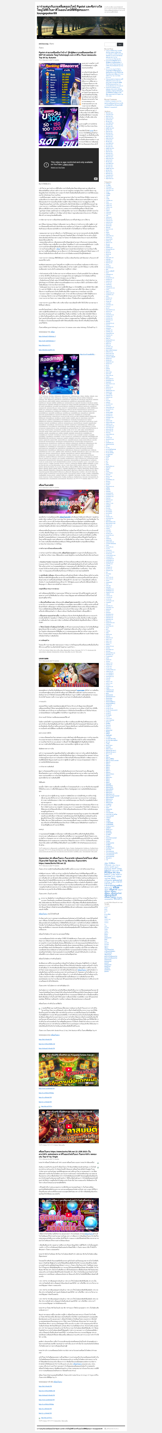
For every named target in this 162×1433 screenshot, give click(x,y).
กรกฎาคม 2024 (109, 155)
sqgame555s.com (61, 446)
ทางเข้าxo (74, 461)
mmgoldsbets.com (43, 426)
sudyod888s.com (70, 448)
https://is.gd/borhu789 (45, 1097)
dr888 (88, 408)
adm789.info (82, 399)
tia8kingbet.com (61, 450)
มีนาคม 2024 (109, 161)
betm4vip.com (65, 404)
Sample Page (49, 37)
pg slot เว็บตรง (109, 451)
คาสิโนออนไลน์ (90, 458)
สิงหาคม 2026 (109, 113)
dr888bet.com (94, 408)
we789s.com (90, 455)
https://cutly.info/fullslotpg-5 (47, 341)
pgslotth (46, 433)
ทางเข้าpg (68, 461)
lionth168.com (82, 421)
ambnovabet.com (65, 401)
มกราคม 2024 (109, 165)
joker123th (91, 418)
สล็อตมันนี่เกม (52, 470)
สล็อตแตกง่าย (61, 471)
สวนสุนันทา (82, 471)
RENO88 (113, 876)
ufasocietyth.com (70, 453)
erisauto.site (49, 409)
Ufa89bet (58, 451)
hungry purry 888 (65, 416)
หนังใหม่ (45, 473)
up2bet (57, 455)
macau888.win (42, 424)
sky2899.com (82, 443)
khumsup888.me (56, 419)
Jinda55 (114, 868)
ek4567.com (42, 409)
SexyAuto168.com (50, 441)
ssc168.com (90, 446)
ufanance (48, 453)
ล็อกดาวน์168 (73, 465)
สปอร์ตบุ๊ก (79, 465)
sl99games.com (90, 443)
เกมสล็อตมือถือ (95, 473)
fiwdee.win (41, 411)
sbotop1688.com (87, 440)
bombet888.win (48, 406)
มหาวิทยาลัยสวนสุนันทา (55, 465)
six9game (68, 443)
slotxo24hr (90, 445)
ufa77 (53, 451)
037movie (45, 396)
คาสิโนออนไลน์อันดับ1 (109, 951)
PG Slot (83, 428)
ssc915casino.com (43, 448)
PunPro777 (65, 434)
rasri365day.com (77, 436)
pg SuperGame (57, 429)
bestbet (96, 403)
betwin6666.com (83, 404)
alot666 (53, 401)
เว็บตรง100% (57, 1421)
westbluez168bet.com (51, 456)
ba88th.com (89, 401)
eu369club (55, 409)
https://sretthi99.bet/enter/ (45, 416)
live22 (95, 421)
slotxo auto (85, 445)
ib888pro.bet (93, 416)
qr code (63, 436)
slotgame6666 (74, 445)
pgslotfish (41, 433)
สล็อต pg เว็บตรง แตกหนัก (85, 466)
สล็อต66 (55, 468)
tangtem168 (78, 448)
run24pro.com (84, 438)
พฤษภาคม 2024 (110, 158)
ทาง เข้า (73, 652)
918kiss (106, 929)
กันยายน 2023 (109, 172)
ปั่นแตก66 (56, 463)
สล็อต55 (51, 468)
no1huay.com (42, 428)
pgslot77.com (69, 431)
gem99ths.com (58, 413)
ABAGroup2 (51, 399)
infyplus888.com (50, 418)
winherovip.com (62, 456)
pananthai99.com (64, 428)
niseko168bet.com (86, 426)
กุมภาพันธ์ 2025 (109, 143)
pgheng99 (41, 431)
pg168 (68, 429)
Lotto (65, 850)
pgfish (82, 429)
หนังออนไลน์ (109, 809)
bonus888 (55, 406)
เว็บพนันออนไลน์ (57, 477)
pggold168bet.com (89, 429)
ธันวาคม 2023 (109, 166)
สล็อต (58, 249)
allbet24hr (95, 399)
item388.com (58, 418)
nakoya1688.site (62, 426)
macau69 (85, 423)
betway (71, 404)
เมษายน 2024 (109, 160)
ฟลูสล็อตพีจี (90, 463)
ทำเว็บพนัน (80, 461)
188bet (106, 863)
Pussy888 (91, 434)
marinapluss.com (59, 424)
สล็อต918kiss (85, 468)
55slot (52, 397)
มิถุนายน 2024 (109, 156)
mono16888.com (53, 426)
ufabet (62, 451)
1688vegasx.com (66, 396)
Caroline (57, 60)
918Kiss (84, 397)
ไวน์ (74, 478)
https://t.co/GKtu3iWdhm (46, 1093)
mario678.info (73, 424)
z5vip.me (41, 458)
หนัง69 (93, 471)
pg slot (105, 907)
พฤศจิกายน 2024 (110, 148)
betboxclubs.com (43, 404)
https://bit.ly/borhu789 (45, 1039)
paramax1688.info (73, 428)
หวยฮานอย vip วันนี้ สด (61, 473)
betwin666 (76, 404)
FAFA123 (69, 409)
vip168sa (69, 455)
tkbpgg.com (77, 450)
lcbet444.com (67, 421)
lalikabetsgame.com (58, 421)
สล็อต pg (67, 466)
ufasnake (63, 453)
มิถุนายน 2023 (109, 177)
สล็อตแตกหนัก (75, 471)
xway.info (95, 456)
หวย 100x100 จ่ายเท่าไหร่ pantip (65, 851)
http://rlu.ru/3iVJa (46, 1106)
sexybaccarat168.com (68, 441)
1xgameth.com (47, 397)
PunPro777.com (72, 434)
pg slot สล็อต (107, 914)
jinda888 (72, 418)
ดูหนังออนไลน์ (42, 460)
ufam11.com (88, 451)
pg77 (76, 429)
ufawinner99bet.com (86, 453)
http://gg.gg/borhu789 (45, 1102)
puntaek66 (79, 434)
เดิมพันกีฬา (71, 475)
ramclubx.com (68, 436)
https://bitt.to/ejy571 (45, 345)
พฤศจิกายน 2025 (110, 128)
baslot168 (77, 403)
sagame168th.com (62, 440)
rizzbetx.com (60, 438)
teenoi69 (84, 448)
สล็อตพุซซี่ (45, 470)
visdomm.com (83, 455)
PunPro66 (50, 434)
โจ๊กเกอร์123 (70, 478)
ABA (46, 399)
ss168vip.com (75, 446)
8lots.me (79, 397)
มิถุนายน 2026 (109, 116)
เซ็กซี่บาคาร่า (64, 475)
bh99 (89, 404)
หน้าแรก (41, 37)
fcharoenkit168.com (82, 409)
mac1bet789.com (78, 423)
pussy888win (57, 436)
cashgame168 (42, 408)
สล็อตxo (41, 470)
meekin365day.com (82, 424)
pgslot (91, 130)
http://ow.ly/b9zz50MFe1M (47, 1044)
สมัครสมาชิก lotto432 (49, 466)
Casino (59, 408)
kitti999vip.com (42, 421)
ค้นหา (120, 44)
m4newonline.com (68, 423)
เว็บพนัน (51, 477)
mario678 (66, 424)
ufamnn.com (42, 453)
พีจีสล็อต (80, 463)
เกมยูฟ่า (84, 473)
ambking (58, 401)
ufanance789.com (55, 453)
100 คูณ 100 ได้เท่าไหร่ (57, 850)
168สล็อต (86, 396)
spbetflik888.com (43, 446)
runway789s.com (93, 438)
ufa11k (50, 451)
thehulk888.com (52, 450)
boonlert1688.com (63, 406)
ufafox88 (74, 451)
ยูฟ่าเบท (63, 465)
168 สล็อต (51, 396)
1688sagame (57, 396)
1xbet (96, 396)
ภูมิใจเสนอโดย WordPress (112, 1428)
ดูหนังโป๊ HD (107, 966)
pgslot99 (76, 431)
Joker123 (77, 418)
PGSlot (50, 431)
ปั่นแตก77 (62, 463)
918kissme (41, 399)
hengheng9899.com (50, 414)
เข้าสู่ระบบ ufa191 (51, 475)
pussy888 (106, 927)
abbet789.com (58, 399)
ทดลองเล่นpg (60, 460)
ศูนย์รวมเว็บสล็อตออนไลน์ (110, 956)
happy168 (41, 414)
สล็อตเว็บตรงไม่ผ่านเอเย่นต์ (112, 796)
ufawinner (77, 453)
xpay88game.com (88, 456)
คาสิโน (76, 458)
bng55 (42, 406)
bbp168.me (84, 403)
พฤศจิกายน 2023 (110, 168)
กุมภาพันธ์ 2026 (109, 123)
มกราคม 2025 (109, 145)
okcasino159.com (50, 428)
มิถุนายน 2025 (109, 136)
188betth (92, 396)
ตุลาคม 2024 (109, 150)
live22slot (41, 423)
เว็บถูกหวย (45, 477)
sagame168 (47, 440)
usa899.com (63, 455)
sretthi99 (69, 446)
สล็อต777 (60, 468)
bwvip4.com (86, 406)
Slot (96, 443)
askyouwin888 (81, 401)
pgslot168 (63, 431)
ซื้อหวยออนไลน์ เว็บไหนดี (73, 850)
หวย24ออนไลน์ (52, 473)
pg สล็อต (64, 429)
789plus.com (58, 397)
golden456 (91, 413)
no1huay (93, 426)
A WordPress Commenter (110, 101)
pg (105, 912)
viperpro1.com (75, 455)
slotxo (105, 926)
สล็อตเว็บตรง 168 (89, 470)
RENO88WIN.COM (93, 436)
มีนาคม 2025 (109, 141)
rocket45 (65, 438)
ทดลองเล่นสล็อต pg (75, 460)
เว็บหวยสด (85, 477)
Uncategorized (51, 455)
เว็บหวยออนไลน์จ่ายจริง (112, 853)
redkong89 (84, 436)
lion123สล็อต (74, 421)
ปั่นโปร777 (67, 463)
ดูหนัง (96, 458)
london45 (46, 423)
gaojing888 (51, 413)
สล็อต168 (94, 466)
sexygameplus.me (88, 441)
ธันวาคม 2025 (109, 126)
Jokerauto (48, 652)
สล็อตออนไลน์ (59, 470)
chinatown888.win (72, 408)
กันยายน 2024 (109, 151)
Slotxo (80, 445)
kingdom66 (74, 419)
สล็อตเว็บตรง (74, 470)
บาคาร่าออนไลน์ (110, 720)
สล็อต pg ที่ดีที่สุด (74, 466)
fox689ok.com (57, 411)
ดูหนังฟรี (106, 963)
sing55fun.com (61, 443)
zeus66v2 (62, 458)
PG (80, 428)
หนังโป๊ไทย (107, 968)
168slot (82, 396)
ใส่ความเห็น (79, 652)
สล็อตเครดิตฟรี (67, 470)
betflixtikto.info (57, 404)
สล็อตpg (96, 468)
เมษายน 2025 (109, 140)
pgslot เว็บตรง (56, 431)
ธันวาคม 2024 (109, 146)
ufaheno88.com (81, 451)
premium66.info (79, 433)
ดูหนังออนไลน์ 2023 (51, 460)
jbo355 (63, 418)
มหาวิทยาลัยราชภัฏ (43, 465)
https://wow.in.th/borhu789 (47, 1088)
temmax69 (90, 448)
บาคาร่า (85, 461)
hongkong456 (86, 414)
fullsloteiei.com (73, 411)
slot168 (68, 445)
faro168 (74, 409)
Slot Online (41, 445)
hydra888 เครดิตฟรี (84, 416)
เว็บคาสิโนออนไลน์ (109, 949)
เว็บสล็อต (64, 477)
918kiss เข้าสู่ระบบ (116, 865)
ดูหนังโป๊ (106, 971)
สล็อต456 (45, 468)
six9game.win (74, 443)
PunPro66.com (57, 434)
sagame (41, 440)
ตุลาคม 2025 (109, 129)
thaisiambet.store (43, 450)
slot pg (46, 445)
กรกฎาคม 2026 (109, 114)
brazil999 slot (72, 406)
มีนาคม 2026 (109, 121)
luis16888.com (53, 423)
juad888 (50, 419)
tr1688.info (93, 450)
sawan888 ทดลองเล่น (73, 440)
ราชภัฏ (67, 465)
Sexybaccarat (59, 441)
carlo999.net (93, 406)
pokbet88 (65, 433)
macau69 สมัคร (92, 423)
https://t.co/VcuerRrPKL (87, 354)
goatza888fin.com (75, 413)
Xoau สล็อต (67, 652)
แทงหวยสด (43, 658)
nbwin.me (78, 426)
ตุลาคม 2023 (109, 170)
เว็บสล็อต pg (70, 477)
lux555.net (60, 423)
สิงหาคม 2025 (109, 133)
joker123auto (84, 418)
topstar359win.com (85, 450)
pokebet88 (71, 433)
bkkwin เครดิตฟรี (110, 271)
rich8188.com (52, 438)
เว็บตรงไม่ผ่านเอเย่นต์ (111, 838)
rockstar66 (71, 438)
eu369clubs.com (62, 409)
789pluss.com (72, 397)
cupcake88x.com (82, 408)
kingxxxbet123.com (82, 419)
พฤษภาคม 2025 (110, 138)
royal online (77, 438)
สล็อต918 (79, 468)
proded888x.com (87, 433)
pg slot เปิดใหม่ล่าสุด (91, 428)
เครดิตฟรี (58, 475)
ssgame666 (52, 448)
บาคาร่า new (107, 919)
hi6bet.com (65, 414)
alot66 (49, 401)
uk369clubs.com (43, 455)
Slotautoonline (55, 652)
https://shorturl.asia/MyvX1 (47, 350)
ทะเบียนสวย (93, 460)
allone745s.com (43, 401)
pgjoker (46, 431)
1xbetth (41, 397)
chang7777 (65, 408)
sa (104, 924)
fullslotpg (80, 411)
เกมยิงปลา (78, 473)
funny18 (94, 411)
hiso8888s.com (79, 414)
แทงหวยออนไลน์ (62, 478)
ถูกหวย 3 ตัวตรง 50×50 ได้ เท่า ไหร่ (47, 851)
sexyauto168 (42, 441)
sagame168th (53, 440)
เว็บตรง (88, 475)
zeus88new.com (70, 458)
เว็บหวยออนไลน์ (92, 477)
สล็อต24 (41, 468)
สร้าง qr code (58, 466)
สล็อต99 (92, 468)
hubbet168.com (56, 416)
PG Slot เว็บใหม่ (49, 429)
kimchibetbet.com (65, 419)
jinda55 (68, 418)
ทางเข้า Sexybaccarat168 (59, 461)
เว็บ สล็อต (83, 475)
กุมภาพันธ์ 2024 (109, 163)
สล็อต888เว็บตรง (72, 468)
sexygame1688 (79, 441)
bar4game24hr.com (70, 403)
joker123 (106, 932)
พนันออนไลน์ (74, 463)
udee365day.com (43, 451)
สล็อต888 (65, 468)
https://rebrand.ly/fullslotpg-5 (47, 336)
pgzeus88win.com (53, 433)
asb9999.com (73, 401)
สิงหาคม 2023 (109, 173)
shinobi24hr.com (53, 443)
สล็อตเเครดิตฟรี (54, 471)
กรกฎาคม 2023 (109, 175)
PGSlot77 (107, 874)
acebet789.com (66, 399)
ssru (56, 448)
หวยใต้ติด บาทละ (77, 851)
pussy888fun (42, 436)
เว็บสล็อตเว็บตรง (78, 477)
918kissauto (89, 397)
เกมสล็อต (88, 473)
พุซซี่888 (85, 463)
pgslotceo (91, 431)
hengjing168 (58, 414)
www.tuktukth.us (70, 456)
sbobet (81, 440)
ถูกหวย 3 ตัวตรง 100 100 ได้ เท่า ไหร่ (89, 850)
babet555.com (42, 403)
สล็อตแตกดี (68, 471)
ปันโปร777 (46, 463)
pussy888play (49, 436)
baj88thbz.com (60, 403)
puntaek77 (85, 434)
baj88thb (54, 403)
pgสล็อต (61, 433)
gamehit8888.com (43, 413)
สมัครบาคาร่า (86, 465)
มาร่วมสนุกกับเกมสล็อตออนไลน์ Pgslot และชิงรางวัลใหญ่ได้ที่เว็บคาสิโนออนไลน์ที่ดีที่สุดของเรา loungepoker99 (69, 9)
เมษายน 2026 (109, 119)
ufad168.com (68, 451)
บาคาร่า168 (91, 461)
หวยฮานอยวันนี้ (72, 473)
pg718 (72, 429)
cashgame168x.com (52, 408)
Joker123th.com (43, 419)
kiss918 (90, 419)
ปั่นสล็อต (51, 463)
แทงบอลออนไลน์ (53, 478)
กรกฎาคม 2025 (109, 134)
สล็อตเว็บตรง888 (46, 485)
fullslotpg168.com (87, 411)
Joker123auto (42, 652)
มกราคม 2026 (109, 124)
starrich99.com (62, 448)
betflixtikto (50, 404)
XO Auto (62, 652)
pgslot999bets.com (83, 431)
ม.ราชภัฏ (96, 463)
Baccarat (49, 403)
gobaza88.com (84, 413)
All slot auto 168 (92, 650)
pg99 (79, 429)
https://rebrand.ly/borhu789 (47, 1048)
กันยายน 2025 (109, 131)
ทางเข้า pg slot (48, 461)
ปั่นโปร (106, 934)
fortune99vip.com (49, 411)
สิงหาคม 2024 (109, 153)
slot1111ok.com (53, 445)
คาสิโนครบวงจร (82, 458)
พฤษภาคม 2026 (110, 118)
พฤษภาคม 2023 (110, 178)
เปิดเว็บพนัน (77, 475)
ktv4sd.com (50, 421)
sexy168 (94, 440)
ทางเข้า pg (41, 461)
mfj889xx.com (91, 424)
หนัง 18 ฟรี (88, 471)
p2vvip (57, 428)
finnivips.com (91, 409)
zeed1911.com (48, 458)
